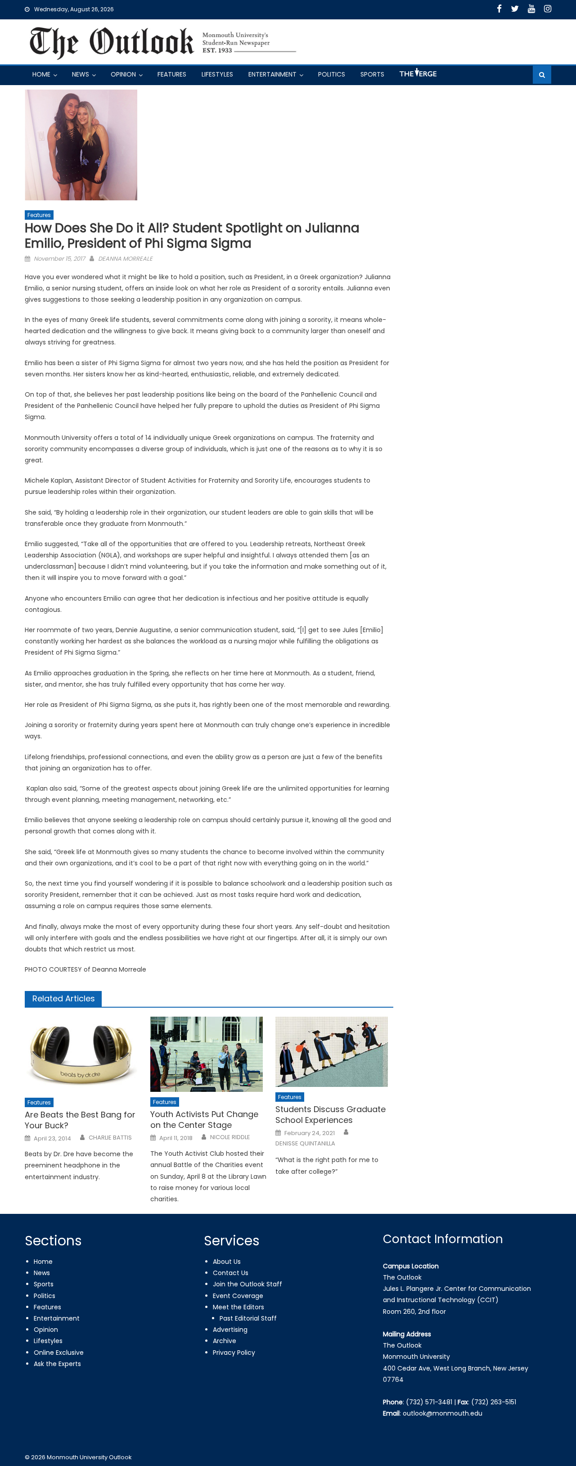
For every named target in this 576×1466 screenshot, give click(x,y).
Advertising (230, 1329)
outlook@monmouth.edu (442, 1413)
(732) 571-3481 (429, 1402)
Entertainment (272, 74)
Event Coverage (238, 1295)
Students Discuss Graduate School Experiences (330, 1114)
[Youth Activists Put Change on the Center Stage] (209, 1054)
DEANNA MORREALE (125, 258)
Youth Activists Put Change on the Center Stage (204, 1119)
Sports (372, 74)
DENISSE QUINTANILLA (305, 1144)
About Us (227, 1261)
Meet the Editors (238, 1307)
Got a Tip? (417, 76)
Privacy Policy (234, 1352)
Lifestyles (217, 74)
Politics (331, 74)
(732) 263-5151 (493, 1402)
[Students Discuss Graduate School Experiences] (334, 1052)
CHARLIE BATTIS (110, 1138)
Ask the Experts (57, 1363)
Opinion (123, 74)
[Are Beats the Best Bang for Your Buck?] (84, 1054)
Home (41, 74)
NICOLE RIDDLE (230, 1137)
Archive (224, 1340)
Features (172, 74)
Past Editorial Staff (248, 1318)
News (80, 74)
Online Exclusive (59, 1352)
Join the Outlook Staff (247, 1284)
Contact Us (230, 1272)
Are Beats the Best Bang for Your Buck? (80, 1120)
